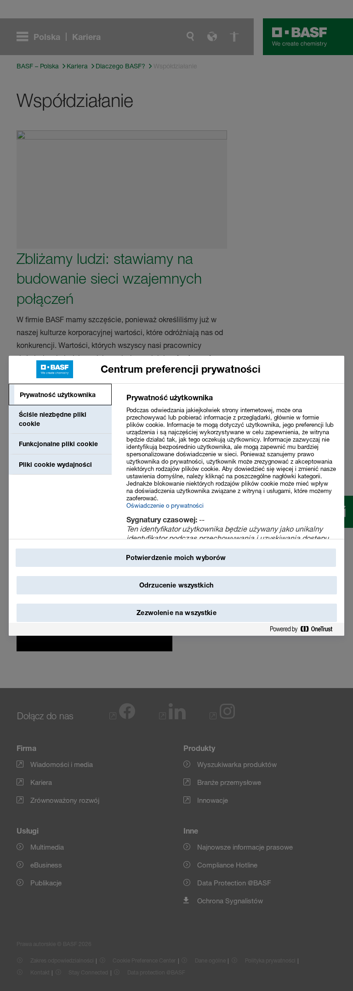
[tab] (60, 395)
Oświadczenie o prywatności (165, 505)
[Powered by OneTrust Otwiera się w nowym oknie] (305, 629)
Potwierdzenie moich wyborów (176, 557)
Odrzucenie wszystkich (176, 585)
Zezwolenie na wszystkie (176, 612)
